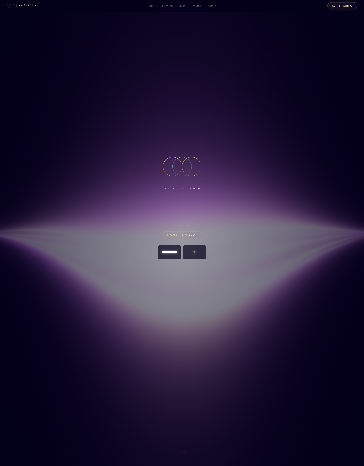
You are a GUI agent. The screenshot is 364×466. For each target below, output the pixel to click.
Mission (153, 6)
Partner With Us (342, 5)
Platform (167, 6)
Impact (181, 6)
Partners (196, 6)
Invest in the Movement (182, 229)
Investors (212, 6)
